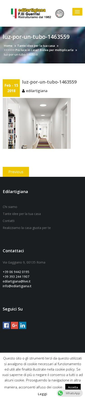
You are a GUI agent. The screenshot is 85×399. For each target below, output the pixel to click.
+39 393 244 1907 (16, 276)
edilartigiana (36, 90)
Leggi (42, 394)
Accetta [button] (73, 387)
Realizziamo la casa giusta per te (27, 228)
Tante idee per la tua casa (22, 214)
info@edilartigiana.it (17, 286)
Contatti (9, 221)
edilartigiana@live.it (17, 281)
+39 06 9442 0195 (16, 272)
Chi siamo (10, 207)
